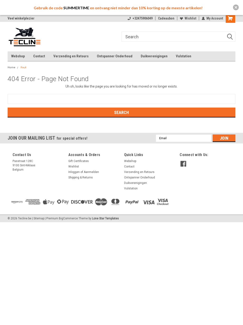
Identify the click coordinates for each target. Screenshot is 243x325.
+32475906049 (142, 18)
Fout (23, 67)
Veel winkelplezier (21, 18)
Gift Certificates (78, 161)
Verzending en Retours (71, 56)
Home (11, 67)
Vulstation (183, 56)
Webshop (18, 56)
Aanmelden (91, 172)
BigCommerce (68, 218)
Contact (39, 56)
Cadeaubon (166, 18)
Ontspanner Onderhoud (114, 56)
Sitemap (38, 218)
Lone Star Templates (105, 218)
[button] (236, 7)
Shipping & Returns (80, 177)
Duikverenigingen (154, 56)
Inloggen (74, 172)
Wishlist (190, 18)
